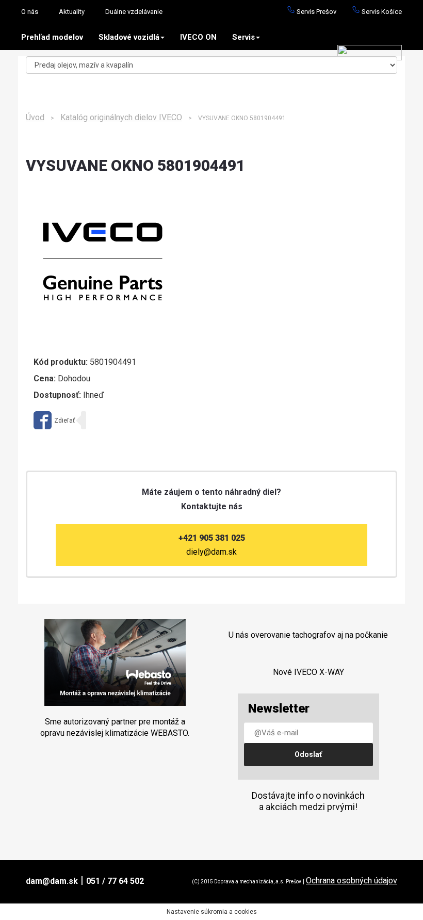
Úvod (35, 117)
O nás (29, 11)
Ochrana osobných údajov (351, 880)
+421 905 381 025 (211, 538)
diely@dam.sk (211, 552)
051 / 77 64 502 (115, 881)
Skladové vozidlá (129, 37)
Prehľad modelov (52, 37)
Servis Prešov (315, 11)
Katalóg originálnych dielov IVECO (121, 117)
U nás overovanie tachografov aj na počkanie (308, 635)
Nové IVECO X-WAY (308, 672)
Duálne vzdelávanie (133, 11)
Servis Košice (381, 11)
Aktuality (72, 11)
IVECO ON (198, 37)
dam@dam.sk (52, 881)
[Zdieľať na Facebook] (54, 420)
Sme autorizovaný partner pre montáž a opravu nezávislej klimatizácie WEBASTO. (114, 727)
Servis (243, 37)
